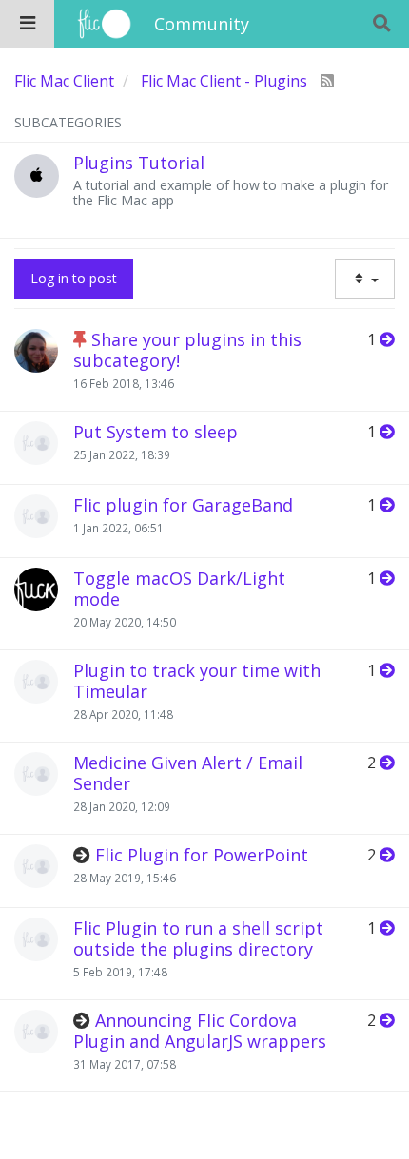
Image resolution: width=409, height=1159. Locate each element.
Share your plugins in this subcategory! (187, 350)
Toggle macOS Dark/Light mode (179, 588)
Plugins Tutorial (138, 162)
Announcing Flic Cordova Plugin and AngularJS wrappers (199, 1031)
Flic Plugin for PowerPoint (201, 854)
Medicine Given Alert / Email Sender (187, 773)
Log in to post (73, 278)
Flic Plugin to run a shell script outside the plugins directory (198, 938)
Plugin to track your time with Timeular (197, 681)
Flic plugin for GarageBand (183, 504)
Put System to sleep (155, 431)
